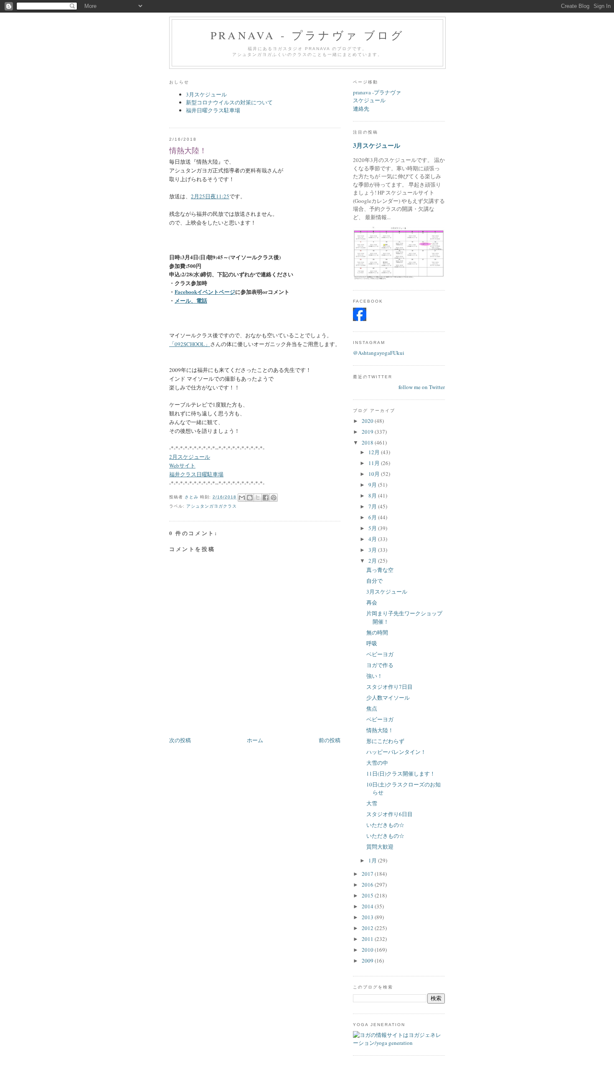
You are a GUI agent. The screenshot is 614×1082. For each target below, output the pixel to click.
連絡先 (361, 108)
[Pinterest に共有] (273, 497)
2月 (373, 560)
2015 (368, 895)
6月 (373, 517)
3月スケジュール (206, 94)
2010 (368, 949)
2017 (368, 873)
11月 (374, 463)
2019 (368, 431)
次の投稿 (180, 740)
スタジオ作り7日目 (389, 686)
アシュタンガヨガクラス (211, 506)
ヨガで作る (379, 665)
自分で (374, 580)
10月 (374, 474)
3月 (373, 550)
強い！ (374, 676)
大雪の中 (377, 762)
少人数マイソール (388, 697)
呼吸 (371, 643)
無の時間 (377, 632)
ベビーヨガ (379, 654)
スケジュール (369, 100)
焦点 (371, 708)
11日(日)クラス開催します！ (400, 773)
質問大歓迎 (379, 846)
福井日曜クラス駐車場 (213, 110)
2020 (368, 421)
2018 (368, 442)
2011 (368, 939)
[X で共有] (258, 497)
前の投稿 (329, 740)
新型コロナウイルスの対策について (229, 102)
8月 (373, 495)
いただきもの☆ (385, 825)
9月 (373, 484)
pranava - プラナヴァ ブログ (307, 35)
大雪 (371, 803)
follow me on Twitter (421, 387)
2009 (368, 960)
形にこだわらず (385, 741)
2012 (368, 928)
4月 (373, 539)
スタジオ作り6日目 (389, 814)
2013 (368, 917)
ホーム (255, 740)
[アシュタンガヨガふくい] (359, 319)
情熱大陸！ (379, 730)
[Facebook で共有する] (265, 497)
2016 (368, 884)
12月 (374, 452)
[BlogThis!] (250, 497)
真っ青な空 (379, 570)
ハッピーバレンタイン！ (396, 752)
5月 (373, 528)
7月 (373, 506)
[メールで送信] (242, 497)
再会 (371, 602)
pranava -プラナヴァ (377, 92)
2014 (368, 906)
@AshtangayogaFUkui (378, 352)
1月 (373, 860)
